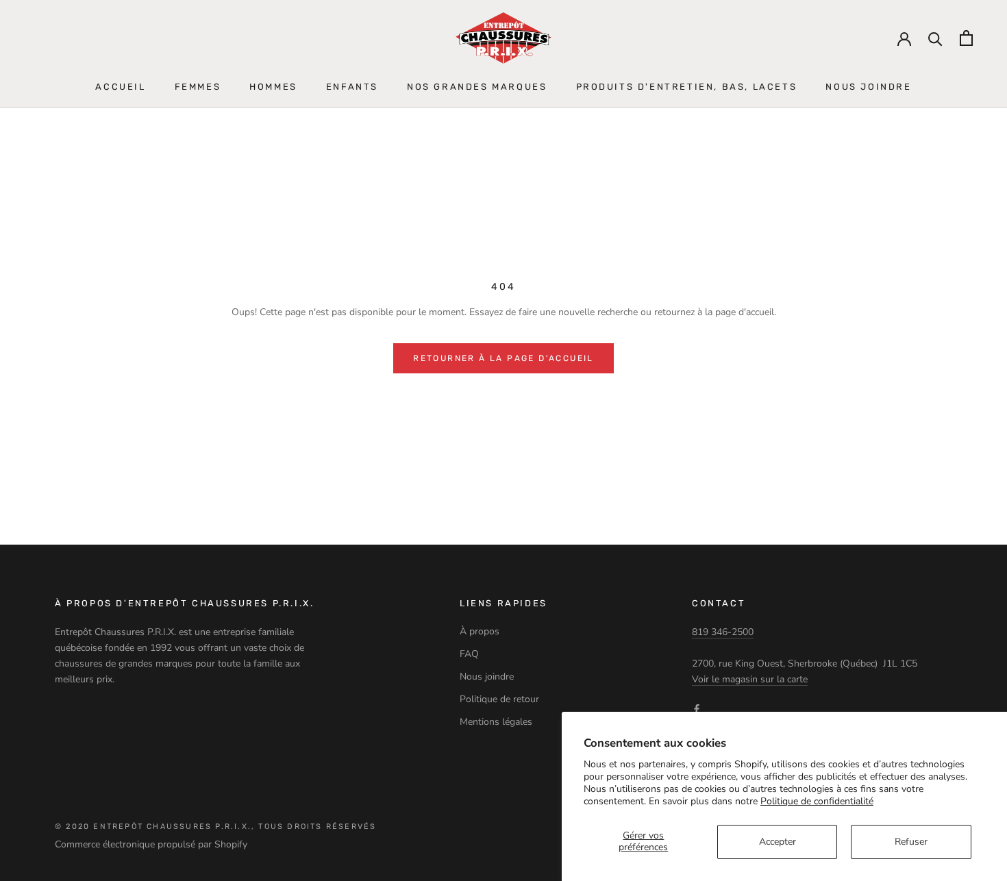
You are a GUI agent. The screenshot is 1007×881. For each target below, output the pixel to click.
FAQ (469, 653)
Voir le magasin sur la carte (750, 679)
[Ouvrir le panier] (966, 38)
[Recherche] (935, 38)
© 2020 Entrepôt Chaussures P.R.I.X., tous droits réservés (215, 826)
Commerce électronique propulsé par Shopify (151, 844)
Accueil (120, 87)
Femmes (198, 87)
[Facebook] (696, 709)
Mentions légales (496, 721)
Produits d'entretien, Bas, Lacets (686, 87)
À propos (479, 631)
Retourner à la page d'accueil (503, 358)
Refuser (911, 841)
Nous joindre (868, 87)
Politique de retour (499, 699)
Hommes (273, 87)
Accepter (777, 841)
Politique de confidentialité (816, 801)
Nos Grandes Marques (477, 87)
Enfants (352, 87)
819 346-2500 (723, 631)
